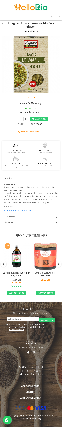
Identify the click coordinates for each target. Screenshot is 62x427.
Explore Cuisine (31, 31)
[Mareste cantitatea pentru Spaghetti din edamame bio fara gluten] (25, 119)
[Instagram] (33, 352)
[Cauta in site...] (59, 17)
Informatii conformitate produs (17, 210)
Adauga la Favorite (29, 131)
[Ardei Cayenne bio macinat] (45, 256)
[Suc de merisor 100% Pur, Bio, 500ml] (16, 256)
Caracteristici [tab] (9, 216)
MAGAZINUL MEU (29, 385)
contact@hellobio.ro (32, 374)
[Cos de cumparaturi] (52, 17)
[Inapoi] (2, 24)
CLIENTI (30, 391)
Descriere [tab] (8, 178)
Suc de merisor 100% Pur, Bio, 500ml (16, 274)
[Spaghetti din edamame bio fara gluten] (31, 64)
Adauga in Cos (39, 119)
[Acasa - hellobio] (31, 7)
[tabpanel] (31, 64)
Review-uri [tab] (10, 222)
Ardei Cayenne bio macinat (45, 274)
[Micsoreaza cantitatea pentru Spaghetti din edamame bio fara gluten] (17, 119)
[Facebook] (28, 352)
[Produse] (3, 18)
